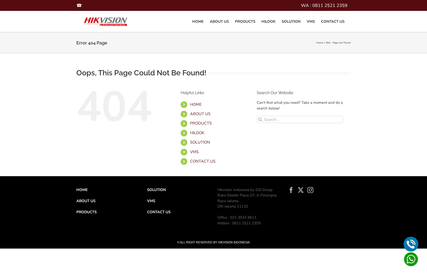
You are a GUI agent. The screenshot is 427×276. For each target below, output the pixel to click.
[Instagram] (310, 190)
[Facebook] (291, 190)
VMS (194, 152)
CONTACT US (202, 161)
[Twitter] (301, 190)
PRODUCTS (201, 123)
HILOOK (197, 133)
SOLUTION (156, 189)
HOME (196, 104)
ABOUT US (200, 114)
